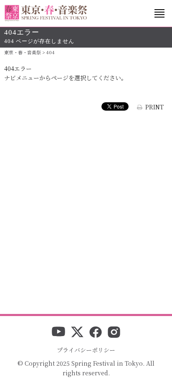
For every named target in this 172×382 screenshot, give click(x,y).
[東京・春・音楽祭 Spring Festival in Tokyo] (46, 13)
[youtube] (58, 332)
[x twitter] (77, 332)
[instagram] (114, 332)
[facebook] (95, 332)
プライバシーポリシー (86, 350)
